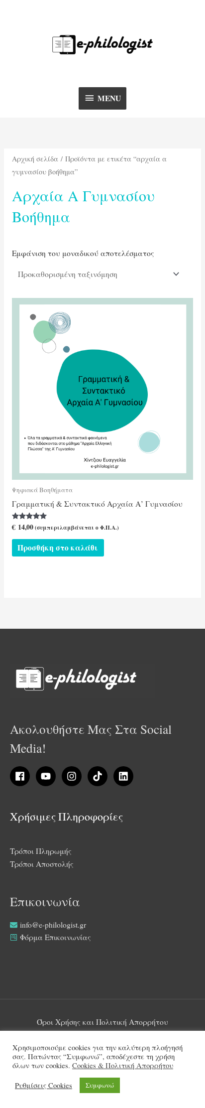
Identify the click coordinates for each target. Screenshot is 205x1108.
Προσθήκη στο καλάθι (57, 547)
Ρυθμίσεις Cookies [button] (43, 1085)
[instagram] (74, 776)
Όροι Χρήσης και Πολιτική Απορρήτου (102, 1022)
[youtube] (48, 776)
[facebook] (22, 776)
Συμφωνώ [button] (100, 1085)
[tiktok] (99, 776)
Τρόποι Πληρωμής (41, 851)
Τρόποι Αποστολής (42, 864)
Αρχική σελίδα (35, 158)
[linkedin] (124, 776)
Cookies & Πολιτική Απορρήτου (122, 1065)
